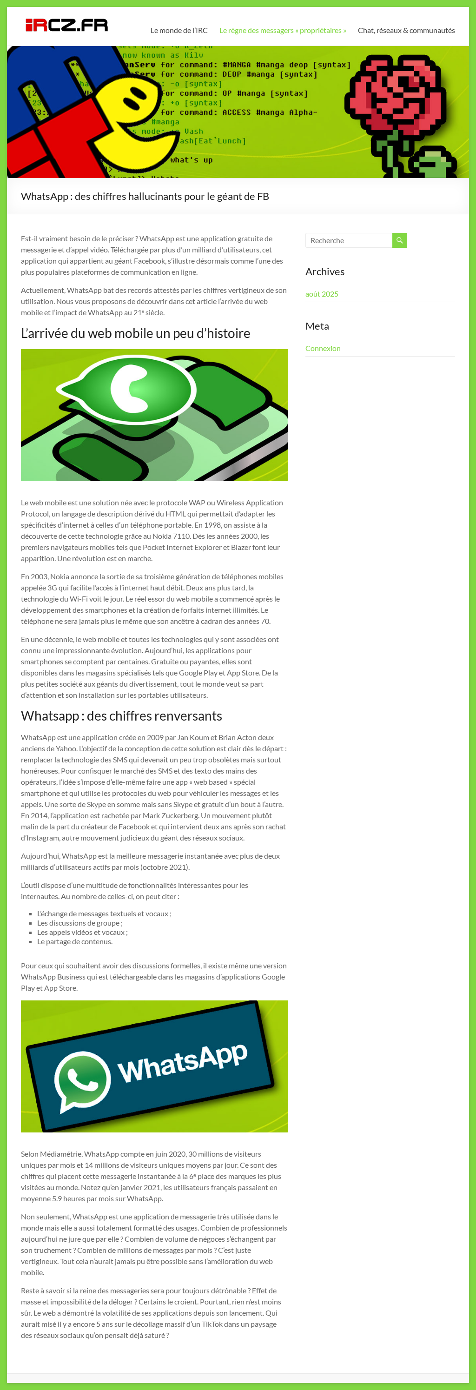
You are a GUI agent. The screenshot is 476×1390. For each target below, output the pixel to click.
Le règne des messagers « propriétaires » (282, 30)
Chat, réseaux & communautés (406, 30)
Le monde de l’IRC (179, 30)
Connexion (323, 348)
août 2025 (321, 293)
